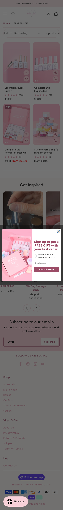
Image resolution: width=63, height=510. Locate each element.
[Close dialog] (58, 231)
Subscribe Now (46, 269)
